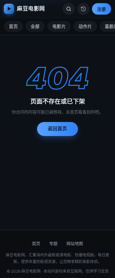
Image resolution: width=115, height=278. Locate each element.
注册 (101, 9)
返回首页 (57, 129)
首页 (13, 26)
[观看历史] (83, 9)
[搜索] (69, 9)
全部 (35, 26)
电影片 (59, 26)
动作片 (85, 26)
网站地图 (74, 243)
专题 (53, 243)
